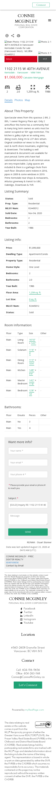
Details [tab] (9, 100)
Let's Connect (28, 685)
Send (28, 531)
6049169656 (12, 562)
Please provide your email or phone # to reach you (26, 487)
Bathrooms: (13, 407)
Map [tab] (27, 100)
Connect (41, 5)
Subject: (12, 498)
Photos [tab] (18, 100)
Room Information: (18, 325)
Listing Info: (13, 240)
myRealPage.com (34, 710)
